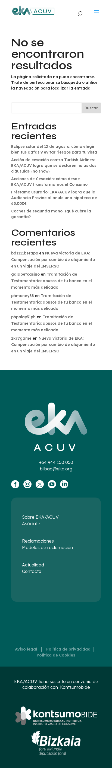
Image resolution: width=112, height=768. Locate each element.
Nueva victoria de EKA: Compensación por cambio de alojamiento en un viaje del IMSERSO (53, 260)
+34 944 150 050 (56, 462)
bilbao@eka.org (56, 468)
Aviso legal (26, 649)
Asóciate (31, 523)
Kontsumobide (75, 687)
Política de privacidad (68, 649)
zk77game (21, 338)
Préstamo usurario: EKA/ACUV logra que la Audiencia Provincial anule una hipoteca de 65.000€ (54, 198)
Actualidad (33, 565)
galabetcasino (25, 274)
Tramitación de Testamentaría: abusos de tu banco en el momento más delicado (51, 281)
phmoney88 (22, 295)
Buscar (91, 108)
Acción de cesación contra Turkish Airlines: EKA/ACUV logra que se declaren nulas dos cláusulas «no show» (53, 165)
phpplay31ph (23, 316)
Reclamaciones (38, 541)
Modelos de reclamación (47, 547)
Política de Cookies (56, 655)
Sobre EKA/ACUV (40, 517)
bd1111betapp (24, 253)
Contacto (31, 571)
